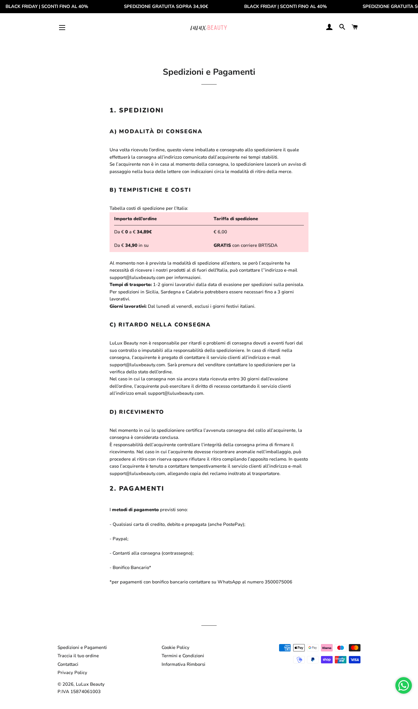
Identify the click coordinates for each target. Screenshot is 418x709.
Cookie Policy (175, 647)
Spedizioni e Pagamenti (82, 647)
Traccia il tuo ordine (78, 656)
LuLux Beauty (90, 684)
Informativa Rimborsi (183, 664)
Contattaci (68, 664)
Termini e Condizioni (183, 656)
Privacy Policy (72, 672)
